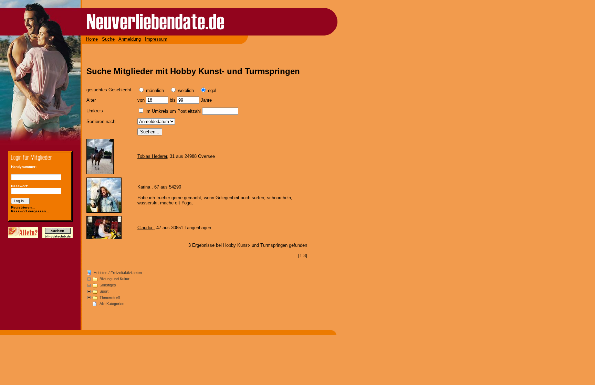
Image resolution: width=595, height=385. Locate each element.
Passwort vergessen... (30, 211)
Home (92, 39)
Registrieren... (23, 207)
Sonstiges (108, 285)
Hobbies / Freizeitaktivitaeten (118, 273)
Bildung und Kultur (114, 279)
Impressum (156, 39)
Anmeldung (129, 39)
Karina (144, 187)
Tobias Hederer (152, 156)
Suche (108, 39)
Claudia (145, 227)
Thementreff (110, 297)
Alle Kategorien (112, 304)
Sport (104, 291)
